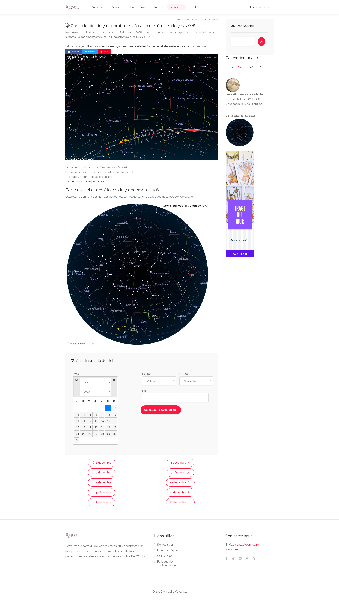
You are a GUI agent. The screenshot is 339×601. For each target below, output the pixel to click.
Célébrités (195, 7)
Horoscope (137, 7)
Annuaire (97, 7)
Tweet (91, 51)
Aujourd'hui (235, 67)
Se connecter (260, 7)
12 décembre (178, 502)
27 (96, 434)
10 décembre (178, 482)
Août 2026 (254, 67)
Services (175, 7)
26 (89, 434)
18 (83, 427)
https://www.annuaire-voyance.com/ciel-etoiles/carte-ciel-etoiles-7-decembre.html (138, 46)
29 (108, 434)
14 (102, 421)
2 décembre (103, 502)
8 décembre (179, 462)
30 (114, 434)
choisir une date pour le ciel (88, 181)
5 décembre (103, 472)
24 (77, 434)
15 (108, 421)
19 (89, 427)
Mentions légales (168, 550)
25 (83, 434)
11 (83, 421)
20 (96, 427)
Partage (75, 51)
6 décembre (103, 462)
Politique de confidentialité (166, 563)
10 (77, 421)
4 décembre (103, 482)
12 (89, 421)
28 (102, 434)
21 (102, 427)
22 (108, 427)
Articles (116, 7)
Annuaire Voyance (187, 19)
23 (114, 427)
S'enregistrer (165, 544)
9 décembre (179, 472)
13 (96, 421)
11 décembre (178, 492)
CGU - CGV (164, 556)
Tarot (157, 7)
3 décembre (103, 492)
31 (77, 440)
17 (77, 427)
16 (114, 421)
